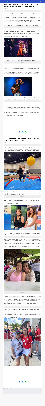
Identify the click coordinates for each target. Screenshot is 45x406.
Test (40, 1)
